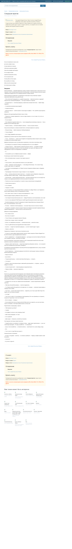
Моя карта (67, 1)
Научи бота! (48, 1)
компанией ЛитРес (23, 51)
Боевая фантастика (16, 34)
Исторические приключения (26, 34)
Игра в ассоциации (58, 1)
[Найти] (43, 6)
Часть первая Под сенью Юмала (14, 43)
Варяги (14, 32)
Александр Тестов (12, 29)
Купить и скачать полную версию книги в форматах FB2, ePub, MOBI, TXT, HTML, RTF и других (25, 54)
